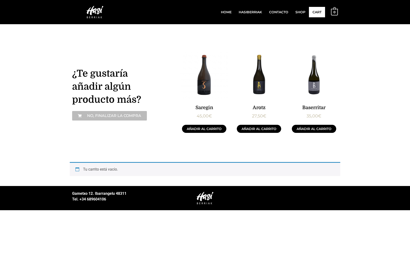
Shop (300, 12)
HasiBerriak (250, 12)
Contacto (278, 12)
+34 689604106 (92, 199)
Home (226, 12)
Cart (316, 12)
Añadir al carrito (204, 129)
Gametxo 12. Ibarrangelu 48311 (99, 193)
